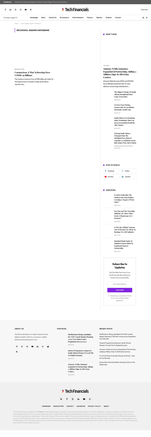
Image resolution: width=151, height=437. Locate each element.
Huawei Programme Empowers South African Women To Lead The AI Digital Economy (81, 352)
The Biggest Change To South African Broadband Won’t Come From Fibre (125, 94)
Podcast (109, 17)
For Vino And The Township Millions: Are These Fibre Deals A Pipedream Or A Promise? (124, 214)
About (106, 406)
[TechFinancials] (75, 9)
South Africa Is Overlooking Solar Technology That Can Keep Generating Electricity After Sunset (124, 121)
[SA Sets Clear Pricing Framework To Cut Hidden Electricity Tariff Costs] (107, 108)
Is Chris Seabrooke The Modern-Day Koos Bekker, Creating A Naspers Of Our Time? (124, 198)
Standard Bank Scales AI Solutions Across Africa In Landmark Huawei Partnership (123, 244)
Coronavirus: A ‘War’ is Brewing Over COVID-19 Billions (32, 74)
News (43, 17)
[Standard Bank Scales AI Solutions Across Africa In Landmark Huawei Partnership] (107, 244)
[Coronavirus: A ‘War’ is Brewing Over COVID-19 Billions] (34, 51)
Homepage (34, 17)
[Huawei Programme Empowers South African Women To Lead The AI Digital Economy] (61, 353)
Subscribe (144, 10)
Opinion (99, 17)
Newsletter (58, 406)
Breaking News (19, 69)
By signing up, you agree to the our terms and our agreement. (121, 298)
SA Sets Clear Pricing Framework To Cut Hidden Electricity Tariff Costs (124, 107)
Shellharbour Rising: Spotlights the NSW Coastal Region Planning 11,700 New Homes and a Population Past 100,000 (42, 2)
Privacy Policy (124, 298)
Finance (90, 17)
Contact (118, 17)
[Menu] (146, 17)
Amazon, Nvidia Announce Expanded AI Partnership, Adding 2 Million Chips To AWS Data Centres (119, 73)
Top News (106, 65)
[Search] (143, 17)
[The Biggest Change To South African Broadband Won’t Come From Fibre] (107, 95)
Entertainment (78, 17)
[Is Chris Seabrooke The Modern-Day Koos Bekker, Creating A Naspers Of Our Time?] (107, 198)
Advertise (81, 406)
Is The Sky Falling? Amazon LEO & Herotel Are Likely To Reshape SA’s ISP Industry (125, 229)
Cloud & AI (52, 17)
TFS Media (40, 412)
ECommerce (64, 17)
